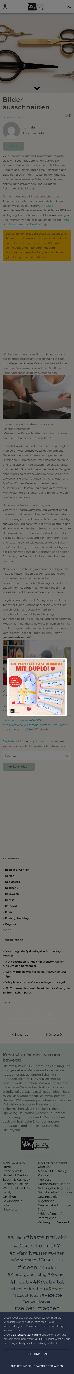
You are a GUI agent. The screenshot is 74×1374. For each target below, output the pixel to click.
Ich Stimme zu (37, 1354)
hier (42, 1339)
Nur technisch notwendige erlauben (37, 1366)
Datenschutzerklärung (27, 1334)
